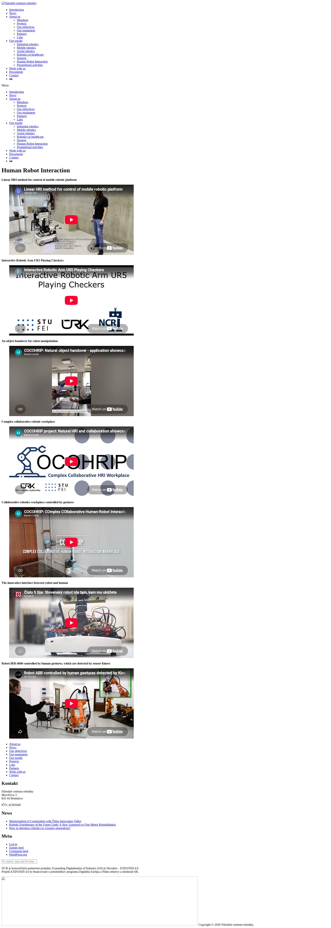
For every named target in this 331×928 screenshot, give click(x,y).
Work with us (17, 68)
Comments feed (18, 851)
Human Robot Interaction (32, 61)
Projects (21, 23)
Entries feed (16, 847)
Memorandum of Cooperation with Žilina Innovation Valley (45, 821)
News (12, 13)
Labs (20, 37)
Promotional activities (30, 65)
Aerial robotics (26, 51)
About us (14, 16)
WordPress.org (18, 854)
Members (22, 20)
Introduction (16, 9)
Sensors (21, 58)
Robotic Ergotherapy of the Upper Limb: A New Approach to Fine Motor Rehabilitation (62, 824)
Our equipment (26, 30)
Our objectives (25, 27)
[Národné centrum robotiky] (19, 3)
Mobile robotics (26, 47)
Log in (13, 844)
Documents (16, 72)
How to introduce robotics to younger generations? (39, 828)
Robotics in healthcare (30, 54)
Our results (15, 40)
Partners (22, 34)
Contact (14, 75)
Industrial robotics (28, 44)
